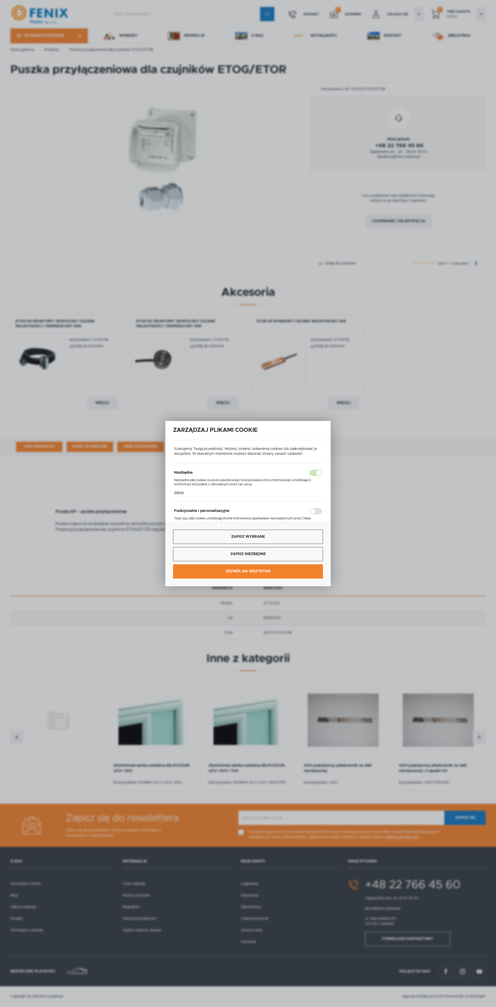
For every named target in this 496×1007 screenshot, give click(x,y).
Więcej (179, 492)
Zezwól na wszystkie (248, 571)
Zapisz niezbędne (248, 554)
